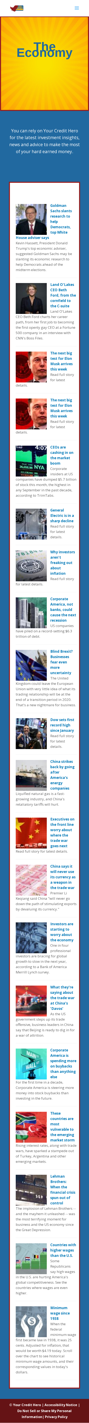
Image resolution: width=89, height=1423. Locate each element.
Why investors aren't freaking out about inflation (62, 563)
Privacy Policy (56, 1417)
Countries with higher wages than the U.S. (63, 1250)
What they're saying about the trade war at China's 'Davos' (62, 998)
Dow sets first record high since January (62, 725)
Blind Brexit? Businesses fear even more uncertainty (61, 662)
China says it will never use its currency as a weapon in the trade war (63, 877)
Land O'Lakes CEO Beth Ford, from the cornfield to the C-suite (63, 295)
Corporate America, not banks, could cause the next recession (63, 610)
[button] (76, 10)
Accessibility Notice (60, 1405)
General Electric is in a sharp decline (62, 515)
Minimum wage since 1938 (60, 1313)
